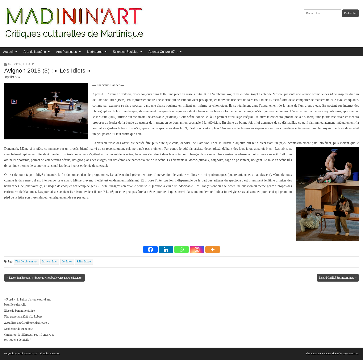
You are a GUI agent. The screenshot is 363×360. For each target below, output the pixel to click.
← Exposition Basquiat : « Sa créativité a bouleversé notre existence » (44, 277)
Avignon (14, 64)
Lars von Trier (50, 261)
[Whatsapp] (181, 249)
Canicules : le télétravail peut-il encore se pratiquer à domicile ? (29, 337)
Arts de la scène (35, 51)
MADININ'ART (31, 353)
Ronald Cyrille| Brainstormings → (338, 277)
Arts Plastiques (66, 51)
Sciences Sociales (125, 51)
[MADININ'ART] (74, 20)
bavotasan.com (350, 353)
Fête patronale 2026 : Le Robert (23, 316)
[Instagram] (197, 249)
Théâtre (29, 64)
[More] (212, 249)
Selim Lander (84, 261)
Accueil (8, 51)
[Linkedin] (166, 249)
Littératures (95, 51)
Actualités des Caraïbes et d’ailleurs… (26, 322)
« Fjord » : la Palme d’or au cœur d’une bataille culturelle (27, 302)
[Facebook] (150, 249)
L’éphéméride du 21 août (18, 329)
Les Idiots (67, 261)
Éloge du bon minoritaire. (19, 310)
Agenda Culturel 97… (163, 51)
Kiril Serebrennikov (26, 261)
